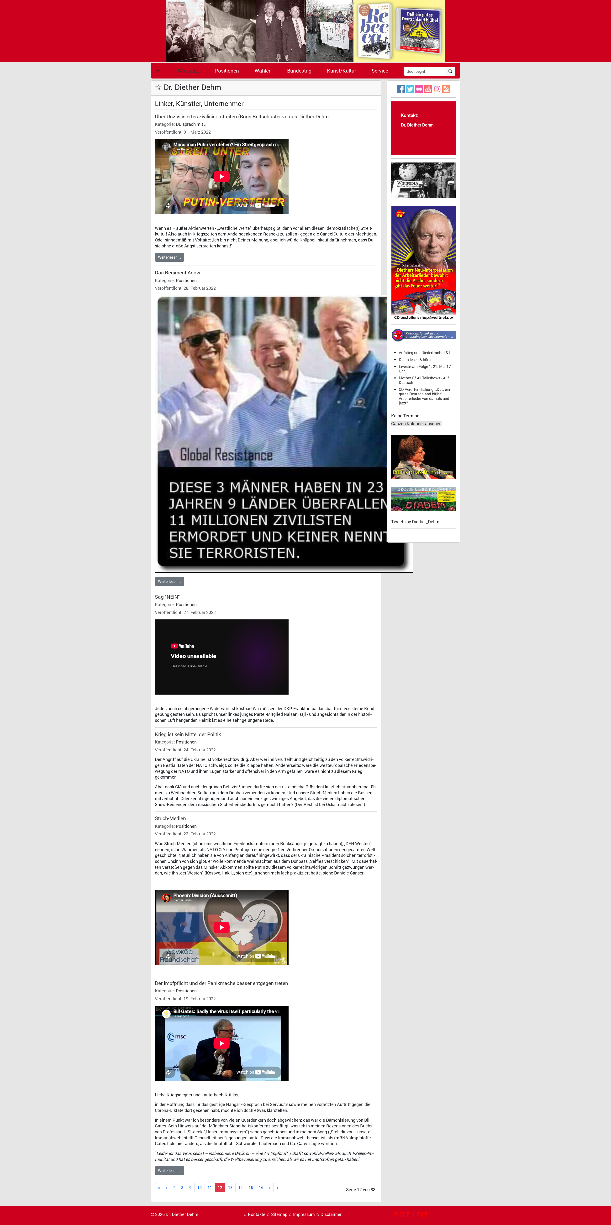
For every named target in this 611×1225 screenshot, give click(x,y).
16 (261, 1187)
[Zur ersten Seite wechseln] (159, 1187)
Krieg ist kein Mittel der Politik (188, 734)
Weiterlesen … (169, 257)
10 (199, 1187)
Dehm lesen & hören (415, 359)
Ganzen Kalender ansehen (416, 423)
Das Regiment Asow (177, 272)
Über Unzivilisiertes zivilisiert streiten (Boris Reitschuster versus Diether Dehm (242, 116)
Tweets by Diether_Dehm (415, 521)
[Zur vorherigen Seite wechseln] (166, 1187)
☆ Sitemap (277, 1214)
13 (230, 1187)
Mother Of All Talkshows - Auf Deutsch (424, 380)
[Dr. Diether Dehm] (305, 30)
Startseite (189, 70)
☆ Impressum (302, 1214)
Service (380, 70)
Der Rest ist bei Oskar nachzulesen (329, 804)
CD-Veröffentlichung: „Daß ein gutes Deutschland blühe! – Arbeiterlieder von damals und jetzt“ (424, 396)
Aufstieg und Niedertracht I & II (425, 352)
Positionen (227, 70)
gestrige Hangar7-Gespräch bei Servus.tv (248, 1104)
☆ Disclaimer (329, 1214)
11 (210, 1187)
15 (251, 1187)
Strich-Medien (170, 818)
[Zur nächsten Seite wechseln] (270, 1187)
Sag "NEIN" (167, 596)
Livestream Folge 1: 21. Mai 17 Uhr (425, 368)
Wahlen (263, 70)
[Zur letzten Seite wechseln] (277, 1187)
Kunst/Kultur (341, 70)
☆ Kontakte (254, 1214)
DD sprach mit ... (192, 124)
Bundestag (299, 70)
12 (220, 1187)
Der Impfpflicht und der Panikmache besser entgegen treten (221, 983)
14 (240, 1187)
